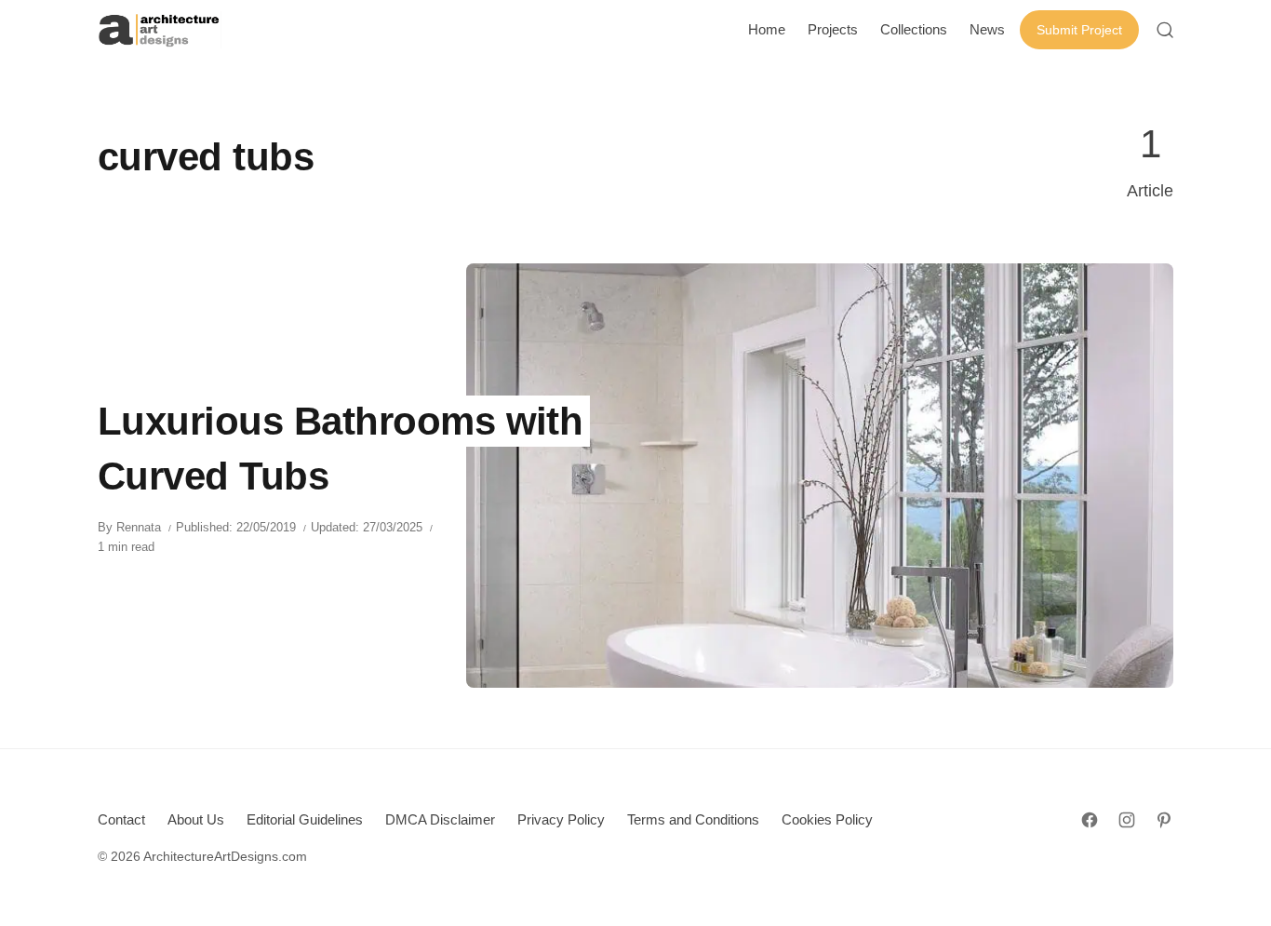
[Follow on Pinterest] (1164, 820)
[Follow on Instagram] (1127, 820)
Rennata (138, 527)
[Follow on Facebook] (1089, 820)
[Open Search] (1165, 29)
